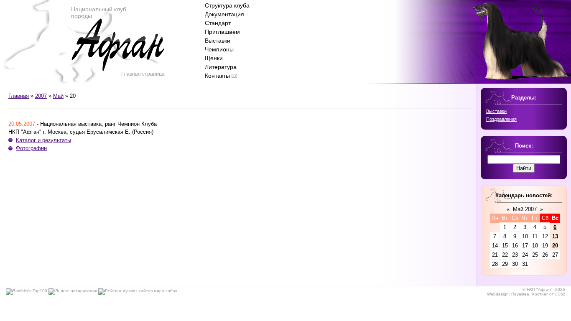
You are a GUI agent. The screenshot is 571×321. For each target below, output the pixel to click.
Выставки (217, 40)
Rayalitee (520, 294)
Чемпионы (219, 49)
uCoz (560, 294)
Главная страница (143, 74)
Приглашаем (222, 31)
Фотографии (31, 148)
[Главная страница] (117, 54)
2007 (41, 96)
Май (58, 96)
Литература (221, 67)
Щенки (214, 58)
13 (555, 236)
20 (555, 245)
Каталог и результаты (43, 140)
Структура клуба (227, 5)
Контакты (217, 75)
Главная (18, 96)
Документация (224, 14)
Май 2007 (525, 209)
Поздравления (501, 119)
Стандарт (218, 23)
